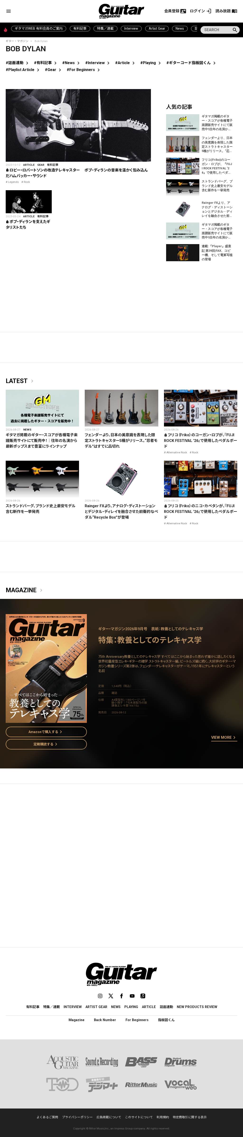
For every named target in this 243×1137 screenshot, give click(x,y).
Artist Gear (157, 28)
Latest (20, 381)
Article (29, 164)
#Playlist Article (23, 69)
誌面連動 (166, 1007)
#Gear (54, 69)
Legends (13, 182)
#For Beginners (84, 69)
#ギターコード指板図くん (191, 63)
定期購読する (46, 744)
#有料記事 (46, 63)
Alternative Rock (176, 452)
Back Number (105, 1020)
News (180, 28)
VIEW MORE (224, 738)
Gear (40, 164)
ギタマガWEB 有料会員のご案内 (39, 28)
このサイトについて (139, 1117)
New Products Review (197, 1007)
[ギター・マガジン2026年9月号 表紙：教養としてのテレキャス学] (46, 720)
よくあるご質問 (47, 1117)
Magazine (25, 590)
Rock (27, 182)
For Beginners (137, 1020)
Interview (131, 28)
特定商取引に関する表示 (190, 1117)
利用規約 (163, 1117)
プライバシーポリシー (77, 1117)
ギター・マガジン (17, 41)
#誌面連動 (18, 63)
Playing (131, 1007)
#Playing (151, 63)
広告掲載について (109, 1117)
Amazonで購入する (46, 732)
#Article (125, 63)
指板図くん (166, 1020)
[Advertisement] (121, 832)
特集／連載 (105, 28)
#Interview (98, 63)
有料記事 (80, 28)
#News (71, 63)
